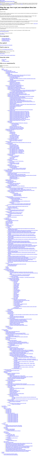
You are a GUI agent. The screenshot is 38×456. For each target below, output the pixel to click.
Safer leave (9, 346)
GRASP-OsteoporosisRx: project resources (16, 210)
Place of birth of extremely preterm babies (16, 92)
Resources (7, 326)
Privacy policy (4, 59)
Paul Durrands (16, 286)
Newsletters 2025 (8, 410)
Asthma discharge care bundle (14, 162)
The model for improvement (14, 136)
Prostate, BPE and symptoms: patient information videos (16, 174)
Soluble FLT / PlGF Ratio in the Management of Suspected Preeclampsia (21, 109)
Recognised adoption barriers (14, 395)
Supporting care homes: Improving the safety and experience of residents (17, 451)
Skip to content (2, 0)
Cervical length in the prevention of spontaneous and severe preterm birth (21, 98)
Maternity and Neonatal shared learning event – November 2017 (20, 119)
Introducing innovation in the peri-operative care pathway (19, 321)
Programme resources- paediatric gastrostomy (19, 168)
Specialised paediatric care (12, 165)
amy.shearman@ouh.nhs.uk (4, 31)
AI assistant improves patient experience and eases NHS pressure (18, 257)
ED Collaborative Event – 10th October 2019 (17, 151)
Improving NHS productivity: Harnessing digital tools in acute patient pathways (18, 450)
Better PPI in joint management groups (20, 299)
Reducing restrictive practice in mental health (17, 317)
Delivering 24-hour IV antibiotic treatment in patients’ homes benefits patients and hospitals (22, 175)
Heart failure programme (10, 180)
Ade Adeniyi (16, 281)
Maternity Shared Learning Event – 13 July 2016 (17, 120)
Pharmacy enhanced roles (14, 391)
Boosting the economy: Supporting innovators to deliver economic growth (17, 447)
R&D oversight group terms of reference (14, 430)
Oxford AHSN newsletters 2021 (13, 414)
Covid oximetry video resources (15, 76)
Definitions (9, 310)
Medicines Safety (8, 141)
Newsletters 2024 (8, 411)
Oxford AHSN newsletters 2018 (13, 417)
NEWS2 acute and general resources (15, 84)
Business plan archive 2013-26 (13, 437)
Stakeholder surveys (9, 439)
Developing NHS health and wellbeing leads (17, 316)
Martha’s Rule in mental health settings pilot (13, 331)
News (22, 4)
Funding (7, 224)
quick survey (36, 23)
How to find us (2, 53)
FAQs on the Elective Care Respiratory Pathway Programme (17, 383)
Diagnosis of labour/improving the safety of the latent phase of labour (20, 100)
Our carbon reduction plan (12, 265)
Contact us (7, 268)
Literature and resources (13, 178)
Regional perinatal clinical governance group (17, 128)
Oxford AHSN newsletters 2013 (13, 421)
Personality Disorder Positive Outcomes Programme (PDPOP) (15, 333)
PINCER (9, 216)
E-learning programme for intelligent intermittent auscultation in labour (19, 94)
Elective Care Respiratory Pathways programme (13, 380)
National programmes (9, 170)
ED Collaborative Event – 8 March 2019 (16, 152)
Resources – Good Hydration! (14, 155)
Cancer (7, 205)
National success (12, 157)
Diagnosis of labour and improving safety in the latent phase (17, 93)
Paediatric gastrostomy (13, 167)
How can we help (5, 69)
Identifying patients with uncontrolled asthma (17, 393)
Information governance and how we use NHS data (14, 426)
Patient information (11, 399)
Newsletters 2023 (8, 412)
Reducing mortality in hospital (14, 147)
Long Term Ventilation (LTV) (14, 166)
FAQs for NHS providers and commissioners (11, 454)
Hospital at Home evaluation (12, 173)
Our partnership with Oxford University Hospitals (17, 176)
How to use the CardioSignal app (17, 199)
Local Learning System (15, 124)
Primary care (12, 389)
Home (1, 4)
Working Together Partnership (14, 279)
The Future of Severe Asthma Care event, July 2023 (18, 403)
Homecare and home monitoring (15, 390)
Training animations (15, 156)
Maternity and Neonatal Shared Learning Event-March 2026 (19, 111)
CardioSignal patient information (15, 198)
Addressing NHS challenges (6, 39)
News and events (11, 4)
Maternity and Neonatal (7, 371)
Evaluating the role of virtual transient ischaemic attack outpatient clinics (19, 204)
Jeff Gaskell (16, 288)
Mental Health (6, 330)
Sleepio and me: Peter (17, 194)
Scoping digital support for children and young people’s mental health (17, 336)
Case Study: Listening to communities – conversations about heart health (23, 277)
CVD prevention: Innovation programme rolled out (14, 448)
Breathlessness (10, 382)
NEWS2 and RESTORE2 (12, 81)
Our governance (10, 327)
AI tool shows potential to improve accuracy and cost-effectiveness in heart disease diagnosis (22, 256)
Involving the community (6, 40)
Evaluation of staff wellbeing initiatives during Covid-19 (18, 325)
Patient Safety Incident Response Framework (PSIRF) (14, 129)
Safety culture (10, 164)
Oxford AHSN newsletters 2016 (13, 419)
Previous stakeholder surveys (12, 440)
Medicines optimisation (9, 182)
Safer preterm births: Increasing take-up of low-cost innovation (15, 449)
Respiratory (6, 372)
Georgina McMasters (17, 290)
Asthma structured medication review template (17, 388)
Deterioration (8, 73)
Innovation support (9, 219)
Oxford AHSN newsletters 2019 (13, 416)
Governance (6, 424)
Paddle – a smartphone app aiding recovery (16, 349)
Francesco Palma (16, 291)
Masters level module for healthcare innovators (15, 212)
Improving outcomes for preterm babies (14, 89)
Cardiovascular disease (9, 196)
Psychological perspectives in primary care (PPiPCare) (20, 351)
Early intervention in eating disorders (15, 341)
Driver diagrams (14, 134)
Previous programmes (9, 143)
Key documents (6, 432)
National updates (10, 311)
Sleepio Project (12, 192)
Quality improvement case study (11, 338)
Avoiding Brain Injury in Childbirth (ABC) (14, 86)
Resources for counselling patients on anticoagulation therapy (21, 203)
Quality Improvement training (12, 138)
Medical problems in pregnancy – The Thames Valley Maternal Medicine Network (23, 104)
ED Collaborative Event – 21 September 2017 (17, 153)
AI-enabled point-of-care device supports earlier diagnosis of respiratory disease (20, 259)
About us (7, 217)
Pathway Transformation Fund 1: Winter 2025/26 (17, 375)
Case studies (8, 227)
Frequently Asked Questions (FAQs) (13, 335)
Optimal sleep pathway (11, 381)
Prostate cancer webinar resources (13, 208)
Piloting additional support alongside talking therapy (18, 352)
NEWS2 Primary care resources (15, 82)
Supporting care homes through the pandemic (17, 80)
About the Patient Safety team (10, 71)
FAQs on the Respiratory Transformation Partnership (16, 378)
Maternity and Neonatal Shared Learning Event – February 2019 (20, 116)
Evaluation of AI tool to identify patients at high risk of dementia (18, 260)
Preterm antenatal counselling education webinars (17, 91)
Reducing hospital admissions (14, 146)
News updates (10, 386)
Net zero (7, 263)
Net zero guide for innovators (12, 264)
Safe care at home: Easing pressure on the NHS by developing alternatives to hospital (19, 445)
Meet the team (10, 121)
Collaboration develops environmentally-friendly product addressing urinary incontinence (22, 258)
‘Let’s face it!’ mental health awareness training (17, 354)
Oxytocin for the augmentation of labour (16, 105)
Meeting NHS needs (9, 221)
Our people (5, 427)
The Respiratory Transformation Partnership (13, 373)
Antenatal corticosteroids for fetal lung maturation (17, 97)
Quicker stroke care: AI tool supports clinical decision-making (15, 444)
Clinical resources (10, 387)
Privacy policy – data (11, 434)
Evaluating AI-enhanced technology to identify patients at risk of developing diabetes (21, 234)
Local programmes (9, 171)
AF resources (12, 202)
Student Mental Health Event (14, 345)
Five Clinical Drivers (15, 123)
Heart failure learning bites (12, 181)
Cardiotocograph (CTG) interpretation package (17, 99)
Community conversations (14, 276)
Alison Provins (16, 292)
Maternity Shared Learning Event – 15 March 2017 (18, 118)
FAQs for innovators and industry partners (10, 453)
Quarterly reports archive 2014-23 (13, 436)
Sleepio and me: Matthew (18, 195)
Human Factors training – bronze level (16, 140)
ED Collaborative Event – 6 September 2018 (17, 150)
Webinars (7, 267)
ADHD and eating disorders (12, 340)
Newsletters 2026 (8, 409)
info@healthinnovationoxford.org (7, 49)
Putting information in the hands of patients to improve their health (26, 306)
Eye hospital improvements (18, 302)
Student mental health (11, 344)
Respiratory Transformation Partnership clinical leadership (17, 377)
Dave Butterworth (16, 283)
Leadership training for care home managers (17, 322)
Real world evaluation (9, 222)
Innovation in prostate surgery (12, 207)
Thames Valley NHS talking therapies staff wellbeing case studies (22, 356)
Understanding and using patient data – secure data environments (20, 274)
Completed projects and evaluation (13, 278)
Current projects (8, 225)
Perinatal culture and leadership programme (14, 87)
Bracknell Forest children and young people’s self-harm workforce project (17, 334)
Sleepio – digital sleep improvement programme (15, 191)
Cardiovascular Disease (7, 369)
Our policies (10, 328)
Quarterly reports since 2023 (10, 435)
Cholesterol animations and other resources (12, 370)
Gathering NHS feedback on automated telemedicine (18, 319)
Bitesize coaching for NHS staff (15, 323)
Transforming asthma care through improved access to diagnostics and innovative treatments (20, 384)
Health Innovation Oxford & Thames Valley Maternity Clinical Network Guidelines (21, 96)
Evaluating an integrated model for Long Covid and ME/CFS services (19, 172)
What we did (12, 158)
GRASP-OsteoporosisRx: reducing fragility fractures (16, 209)
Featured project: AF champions (15, 201)
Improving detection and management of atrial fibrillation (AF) (17, 197)
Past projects (10, 226)
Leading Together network (18, 304)
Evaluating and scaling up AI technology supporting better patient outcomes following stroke (22, 187)
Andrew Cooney (16, 284)
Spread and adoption (9, 223)
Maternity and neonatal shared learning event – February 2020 (19, 115)
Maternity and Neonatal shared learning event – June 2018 (19, 117)
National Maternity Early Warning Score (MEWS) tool (16, 88)
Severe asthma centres (13, 392)
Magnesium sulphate (13, 103)
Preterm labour (12, 107)
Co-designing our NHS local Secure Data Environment (20, 275)
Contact (3, 452)
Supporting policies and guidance (13, 394)
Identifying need (10, 313)
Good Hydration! (10, 154)
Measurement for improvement (14, 135)
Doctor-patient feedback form (18, 301)
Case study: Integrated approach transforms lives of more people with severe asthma (25, 398)
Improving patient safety (6, 38)
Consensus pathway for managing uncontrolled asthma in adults (18, 400)
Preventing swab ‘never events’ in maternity (17, 127)
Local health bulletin (17, 305)
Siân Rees (15, 293)
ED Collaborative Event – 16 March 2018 (16, 149)
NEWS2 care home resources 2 (15, 83)
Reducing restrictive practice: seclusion (16, 343)
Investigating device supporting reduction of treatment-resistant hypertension (20, 244)
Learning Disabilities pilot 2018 (17, 308)
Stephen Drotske (16, 285)
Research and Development (10, 429)
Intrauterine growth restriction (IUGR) (16, 102)
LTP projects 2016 (15, 298)
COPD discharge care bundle (14, 163)
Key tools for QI (12, 133)
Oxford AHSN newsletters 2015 (13, 420)
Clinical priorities (4, 329)
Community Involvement (10, 270)
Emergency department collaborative (13, 148)
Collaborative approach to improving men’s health (21, 300)
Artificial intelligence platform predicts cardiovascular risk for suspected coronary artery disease (23, 230)
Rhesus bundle (12, 108)
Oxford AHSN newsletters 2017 (13, 418)
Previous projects (8, 214)
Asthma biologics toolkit (12, 385)
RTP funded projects (11, 374)
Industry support (8, 179)
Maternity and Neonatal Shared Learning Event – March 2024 (19, 113)
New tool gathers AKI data (14, 145)
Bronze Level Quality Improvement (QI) (16, 139)
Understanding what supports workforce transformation (18, 320)
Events (7, 266)
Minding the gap (16, 307)
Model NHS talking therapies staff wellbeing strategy (18, 355)
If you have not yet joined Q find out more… (17, 161)
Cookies (3, 60)
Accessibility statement (5, 61)
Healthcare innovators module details (15, 213)
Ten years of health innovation (8, 442)
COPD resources (10, 379)
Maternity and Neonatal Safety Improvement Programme (15, 85)
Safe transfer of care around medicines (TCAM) (15, 215)
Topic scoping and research (14, 137)
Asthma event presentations (16, 404)
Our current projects (11, 271)
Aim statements (12, 131)
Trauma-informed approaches (10, 332)
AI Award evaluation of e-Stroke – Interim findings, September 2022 (20, 189)
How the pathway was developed (15, 401)
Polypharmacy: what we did (14, 184)
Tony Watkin (16, 297)
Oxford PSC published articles (12, 159)
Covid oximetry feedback (14, 77)
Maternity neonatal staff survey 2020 (15, 126)
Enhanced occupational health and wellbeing (17, 324)
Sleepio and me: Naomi (17, 193)
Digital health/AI (8, 186)
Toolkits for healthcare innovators (13, 220)
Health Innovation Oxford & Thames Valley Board (14, 425)
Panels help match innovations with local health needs (16, 247)
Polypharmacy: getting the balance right (14, 183)
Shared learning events (11, 110)
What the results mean (15, 200)
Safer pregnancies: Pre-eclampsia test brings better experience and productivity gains (19, 443)
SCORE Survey (14, 125)
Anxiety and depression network (13, 347)
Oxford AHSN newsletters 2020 (13, 415)
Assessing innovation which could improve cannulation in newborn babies (19, 231)
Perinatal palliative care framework (15, 106)
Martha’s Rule (10, 74)
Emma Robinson (16, 294)
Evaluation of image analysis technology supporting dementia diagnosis (19, 241)
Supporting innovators (7, 218)
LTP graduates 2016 (15, 280)
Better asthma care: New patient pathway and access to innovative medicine (18, 446)
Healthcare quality (13, 132)
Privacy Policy (8, 433)
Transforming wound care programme (12, 72)
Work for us (6, 431)
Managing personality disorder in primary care (17, 348)
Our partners (6, 428)
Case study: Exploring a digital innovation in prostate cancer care (18, 206)
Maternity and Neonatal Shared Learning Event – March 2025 (19, 112)
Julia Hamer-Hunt (16, 289)
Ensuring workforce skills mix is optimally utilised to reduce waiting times (21, 353)
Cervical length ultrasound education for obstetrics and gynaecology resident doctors (23, 90)
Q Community (10, 160)
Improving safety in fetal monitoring (13, 95)
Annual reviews (8, 438)
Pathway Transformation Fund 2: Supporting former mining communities (21, 376)
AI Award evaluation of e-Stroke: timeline (16, 188)
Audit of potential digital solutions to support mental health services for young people (21, 190)
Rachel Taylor (16, 296)
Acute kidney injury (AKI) (12, 144)
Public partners (10, 309)
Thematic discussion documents (17, 368)
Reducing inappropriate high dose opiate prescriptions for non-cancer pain (19, 142)
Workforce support (9, 211)
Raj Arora (15, 282)
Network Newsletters (7, 408)
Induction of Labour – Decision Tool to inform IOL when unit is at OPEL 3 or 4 (22, 101)
